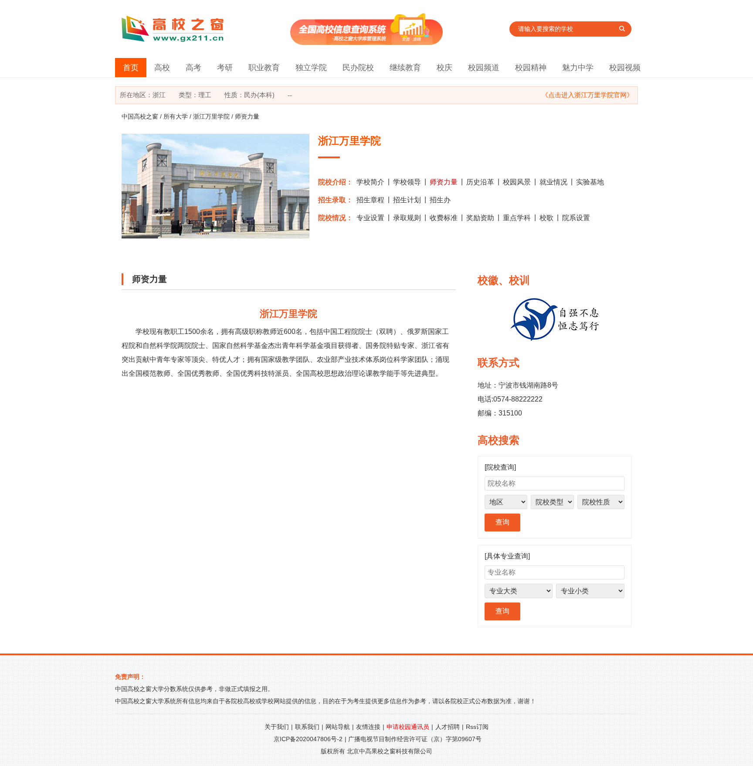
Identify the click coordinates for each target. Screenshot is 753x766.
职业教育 (264, 67)
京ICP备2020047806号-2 (308, 738)
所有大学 (175, 116)
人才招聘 (447, 726)
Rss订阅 (477, 726)
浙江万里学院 (211, 116)
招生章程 (370, 200)
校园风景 (517, 182)
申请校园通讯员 (408, 726)
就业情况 (553, 182)
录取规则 (407, 217)
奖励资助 (480, 217)
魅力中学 (578, 67)
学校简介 (370, 182)
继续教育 (405, 67)
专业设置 (370, 217)
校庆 (444, 67)
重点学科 (517, 217)
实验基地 (590, 182)
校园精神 (530, 67)
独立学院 (311, 67)
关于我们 (277, 726)
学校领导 (407, 182)
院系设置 (576, 217)
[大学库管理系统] (366, 42)
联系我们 (307, 726)
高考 (193, 67)
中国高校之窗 (140, 116)
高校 (162, 67)
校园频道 (483, 67)
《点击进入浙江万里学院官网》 (587, 95)
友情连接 (368, 726)
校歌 (546, 217)
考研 (225, 67)
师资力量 (444, 182)
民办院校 (358, 67)
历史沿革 (480, 182)
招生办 (440, 200)
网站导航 (338, 726)
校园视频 (625, 67)
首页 (131, 67)
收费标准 (444, 217)
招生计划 (407, 200)
